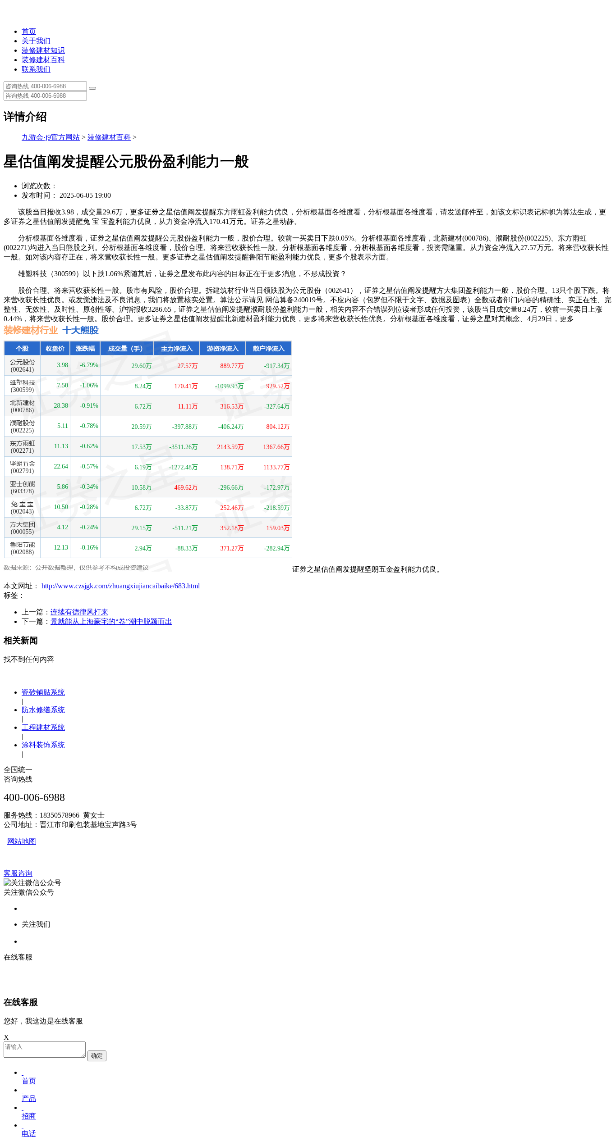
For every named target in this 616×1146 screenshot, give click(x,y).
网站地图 (21, 841)
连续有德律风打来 (79, 612)
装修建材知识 (43, 50)
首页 (29, 31)
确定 (97, 1055)
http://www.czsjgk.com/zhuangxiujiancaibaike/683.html (120, 586)
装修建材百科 (43, 60)
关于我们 (36, 41)
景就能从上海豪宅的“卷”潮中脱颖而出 (111, 621)
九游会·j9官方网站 (51, 137)
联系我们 (36, 69)
